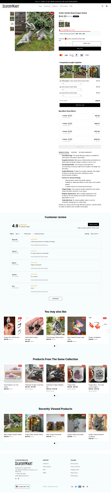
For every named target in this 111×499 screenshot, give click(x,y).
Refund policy (74, 475)
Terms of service (75, 466)
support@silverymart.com (22, 475)
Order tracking (47, 466)
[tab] (54, 395)
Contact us (46, 463)
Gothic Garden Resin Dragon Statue (39, 245)
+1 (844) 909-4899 (20, 473)
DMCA (44, 472)
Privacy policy (74, 463)
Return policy (74, 472)
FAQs (44, 469)
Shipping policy (75, 469)
